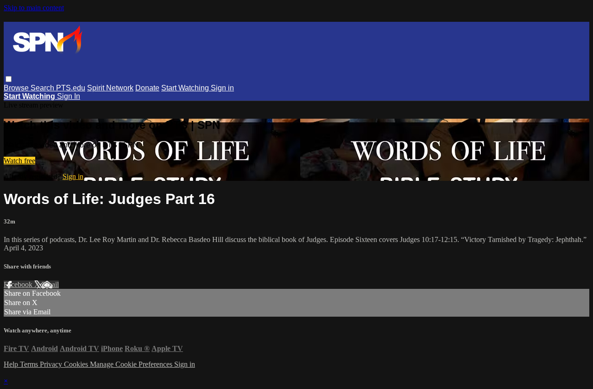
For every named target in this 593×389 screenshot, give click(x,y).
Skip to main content (34, 8)
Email (50, 284)
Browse (17, 88)
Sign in (222, 88)
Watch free (19, 161)
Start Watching (186, 88)
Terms (30, 364)
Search (43, 88)
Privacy (52, 364)
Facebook (19, 284)
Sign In (68, 96)
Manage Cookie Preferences (132, 364)
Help (12, 364)
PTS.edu (70, 88)
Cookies (77, 364)
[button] (9, 79)
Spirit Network (110, 88)
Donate (147, 88)
